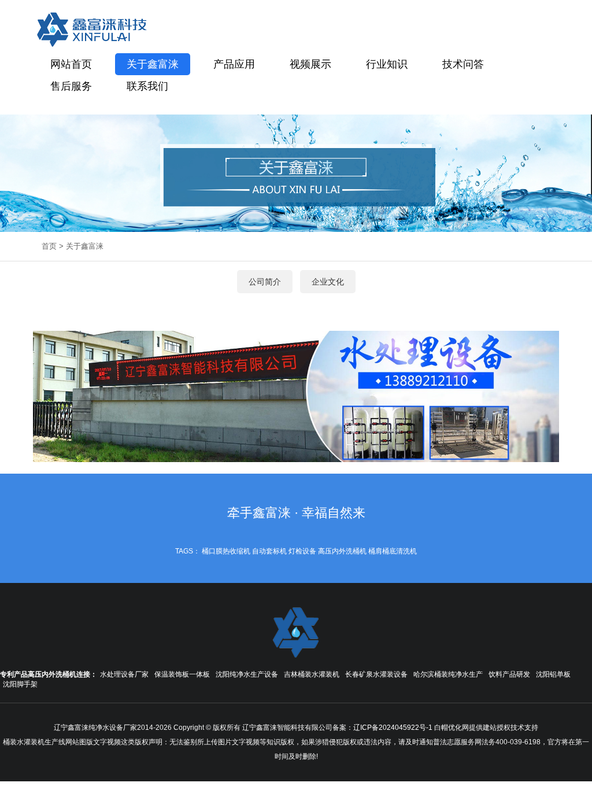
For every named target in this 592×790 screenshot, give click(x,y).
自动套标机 (269, 551)
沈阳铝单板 (553, 674)
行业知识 (387, 64)
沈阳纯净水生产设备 (247, 674)
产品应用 (234, 64)
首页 (49, 246)
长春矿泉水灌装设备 (376, 674)
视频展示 (310, 64)
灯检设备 (302, 551)
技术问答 (463, 64)
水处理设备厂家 (124, 674)
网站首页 (71, 64)
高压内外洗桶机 (342, 551)
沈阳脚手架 (20, 684)
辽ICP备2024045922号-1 (392, 727)
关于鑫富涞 (153, 64)
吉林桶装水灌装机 (311, 674)
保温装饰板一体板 (182, 674)
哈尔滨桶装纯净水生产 (448, 674)
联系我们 (147, 86)
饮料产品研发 (509, 674)
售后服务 (71, 86)
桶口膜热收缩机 (226, 551)
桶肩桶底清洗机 (392, 551)
